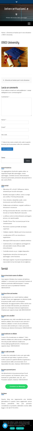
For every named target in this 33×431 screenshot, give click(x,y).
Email (3, 127)
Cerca (3, 157)
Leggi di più (20, 428)
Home (3, 32)
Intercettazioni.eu (16, 11)
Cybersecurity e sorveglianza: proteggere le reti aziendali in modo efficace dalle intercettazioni (16, 246)
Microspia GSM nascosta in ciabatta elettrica (17, 240)
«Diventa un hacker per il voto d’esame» (18, 32)
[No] (31, 425)
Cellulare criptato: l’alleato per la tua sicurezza (17, 232)
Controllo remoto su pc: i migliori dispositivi (16, 251)
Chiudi (12, 428)
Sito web (4, 135)
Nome (3, 120)
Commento (5, 97)
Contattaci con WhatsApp (17, 386)
